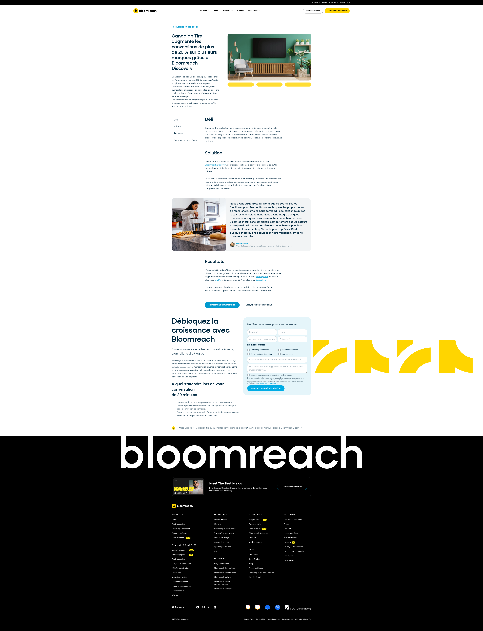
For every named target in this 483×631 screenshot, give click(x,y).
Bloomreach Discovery (215, 165)
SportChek (261, 280)
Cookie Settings (287, 619)
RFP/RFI (324, 2)
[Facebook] (197, 607)
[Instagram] (203, 607)
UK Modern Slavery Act (303, 619)
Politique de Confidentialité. (268, 383)
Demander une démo (337, 11)
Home (173, 428)
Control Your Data (274, 619)
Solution (178, 127)
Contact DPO (261, 619)
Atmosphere (262, 277)
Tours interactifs (313, 11)
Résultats (178, 133)
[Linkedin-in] (209, 607)
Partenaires (316, 2)
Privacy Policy (249, 619)
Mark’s (218, 280)
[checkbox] (277, 352)
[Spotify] (215, 607)
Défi (176, 120)
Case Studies (185, 428)
